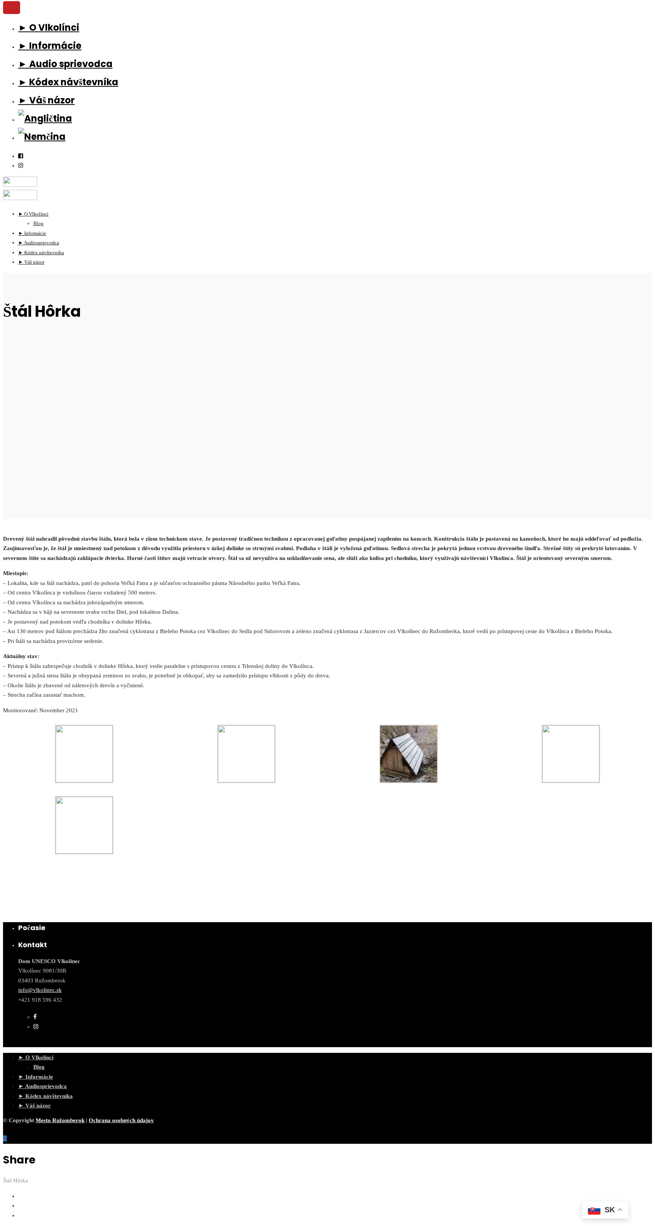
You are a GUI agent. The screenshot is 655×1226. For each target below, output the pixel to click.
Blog (39, 1067)
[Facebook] (35, 1017)
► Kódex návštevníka (68, 82)
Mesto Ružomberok (60, 1120)
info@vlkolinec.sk (40, 990)
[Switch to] (45, 118)
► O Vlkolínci (48, 27)
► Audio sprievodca (65, 64)
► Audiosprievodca (42, 1086)
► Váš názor (46, 100)
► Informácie (49, 45)
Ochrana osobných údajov (121, 1120)
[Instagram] (20, 166)
